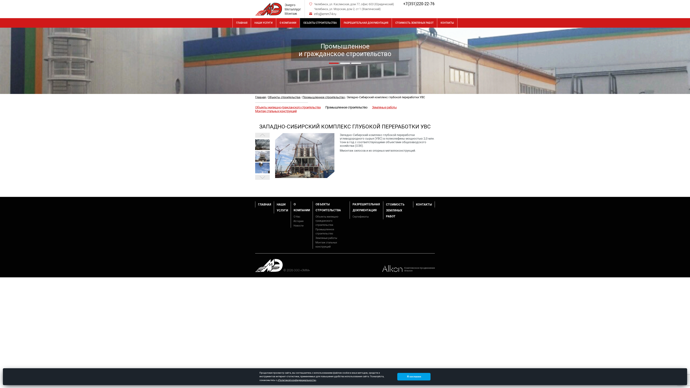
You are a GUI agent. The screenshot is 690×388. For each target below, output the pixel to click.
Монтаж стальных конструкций (276, 111)
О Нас (297, 216)
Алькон (408, 270)
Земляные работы (384, 107)
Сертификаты (361, 216)
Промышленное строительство (346, 107)
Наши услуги (263, 22)
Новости (298, 225)
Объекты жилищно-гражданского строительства (288, 107)
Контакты (447, 22)
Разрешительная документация (366, 22)
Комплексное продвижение (419, 268)
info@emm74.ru (325, 14)
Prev (262, 177)
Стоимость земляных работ (414, 22)
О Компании (288, 22)
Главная (241, 22)
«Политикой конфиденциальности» (296, 380)
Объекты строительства (320, 22)
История (298, 221)
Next (262, 135)
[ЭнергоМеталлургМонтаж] (278, 9)
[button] (334, 63)
